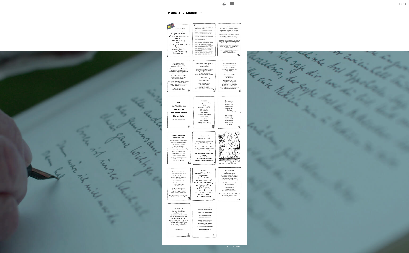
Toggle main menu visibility (231, 3)
